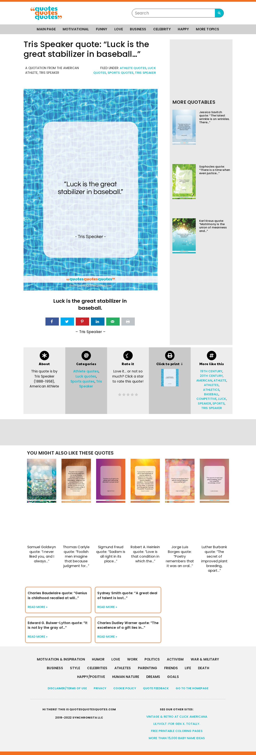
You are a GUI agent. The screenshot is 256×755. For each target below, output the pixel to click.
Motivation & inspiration (61, 659)
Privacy (100, 688)
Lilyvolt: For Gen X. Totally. (176, 724)
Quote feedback (156, 688)
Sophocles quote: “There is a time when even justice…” (214, 170)
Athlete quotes (133, 68)
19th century (211, 371)
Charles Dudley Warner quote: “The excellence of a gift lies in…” (127, 625)
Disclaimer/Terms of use (67, 688)
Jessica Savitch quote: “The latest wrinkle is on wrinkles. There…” (214, 117)
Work (132, 659)
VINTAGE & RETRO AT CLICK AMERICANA (176, 717)
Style (75, 668)
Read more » (38, 607)
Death (203, 668)
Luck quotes (86, 376)
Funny (101, 29)
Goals (173, 676)
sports (218, 403)
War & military (205, 659)
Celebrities (97, 668)
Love (118, 29)
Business (138, 29)
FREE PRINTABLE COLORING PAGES (177, 731)
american (204, 380)
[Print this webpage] (128, 322)
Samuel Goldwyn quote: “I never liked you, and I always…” (41, 554)
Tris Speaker (145, 73)
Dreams (153, 676)
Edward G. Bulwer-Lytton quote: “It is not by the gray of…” (57, 625)
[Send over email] (113, 322)
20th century (211, 376)
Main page (46, 29)
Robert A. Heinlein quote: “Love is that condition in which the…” (145, 554)
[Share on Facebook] (52, 322)
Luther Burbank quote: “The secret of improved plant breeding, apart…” (214, 559)
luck (222, 399)
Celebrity (162, 29)
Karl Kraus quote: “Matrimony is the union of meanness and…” (213, 226)
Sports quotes (121, 73)
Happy (183, 29)
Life (188, 668)
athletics (211, 390)
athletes (211, 385)
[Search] (219, 13)
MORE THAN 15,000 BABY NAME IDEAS (177, 738)
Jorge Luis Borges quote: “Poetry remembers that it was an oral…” (180, 556)
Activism (175, 659)
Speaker (204, 403)
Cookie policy (124, 688)
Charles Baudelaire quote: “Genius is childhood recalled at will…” (57, 595)
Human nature (125, 676)
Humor (98, 659)
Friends (171, 668)
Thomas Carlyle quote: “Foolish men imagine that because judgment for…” (76, 556)
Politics (152, 659)
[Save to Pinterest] (82, 322)
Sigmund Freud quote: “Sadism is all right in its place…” (110, 554)
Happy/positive (91, 676)
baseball (211, 394)
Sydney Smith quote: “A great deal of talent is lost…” (127, 595)
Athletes (122, 668)
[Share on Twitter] (67, 322)
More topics (207, 29)
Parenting (147, 668)
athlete (220, 380)
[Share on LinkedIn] (97, 322)
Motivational (76, 29)
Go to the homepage (192, 688)
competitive (206, 399)
